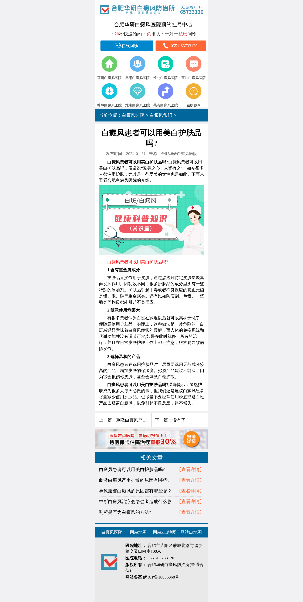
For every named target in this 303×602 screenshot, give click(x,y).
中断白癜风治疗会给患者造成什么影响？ (138, 501)
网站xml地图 (164, 532)
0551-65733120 (184, 45)
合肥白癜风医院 (122, 180)
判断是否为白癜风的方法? (125, 512)
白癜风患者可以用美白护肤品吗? (132, 469)
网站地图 (138, 532)
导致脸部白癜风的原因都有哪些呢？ (135, 490)
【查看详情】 (190, 469)
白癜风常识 (161, 115)
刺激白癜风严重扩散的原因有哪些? (150, 420)
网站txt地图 (191, 532)
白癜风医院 (133, 115)
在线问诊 (129, 45)
